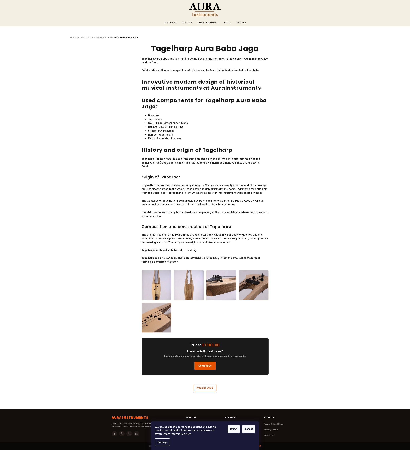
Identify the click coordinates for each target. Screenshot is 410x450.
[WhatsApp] (122, 433)
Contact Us (205, 365)
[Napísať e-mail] (136, 433)
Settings (162, 442)
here (189, 434)
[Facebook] (114, 433)
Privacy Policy (271, 429)
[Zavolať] (129, 433)
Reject (233, 429)
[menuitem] (170, 22)
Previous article (204, 388)
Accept (249, 429)
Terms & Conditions (273, 424)
